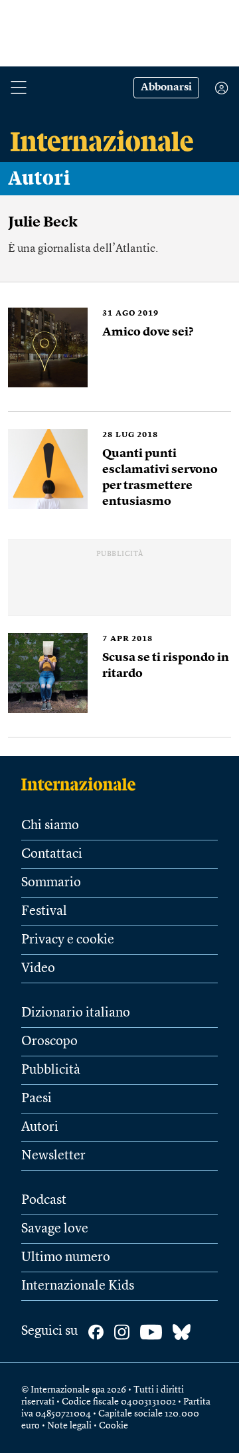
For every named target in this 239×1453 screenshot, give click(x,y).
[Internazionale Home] (82, 784)
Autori (39, 179)
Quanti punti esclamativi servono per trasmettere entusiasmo (160, 478)
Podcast (43, 1200)
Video (38, 968)
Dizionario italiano (75, 1013)
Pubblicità (50, 1070)
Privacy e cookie (67, 940)
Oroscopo (49, 1041)
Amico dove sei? (147, 332)
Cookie (113, 1425)
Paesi (36, 1099)
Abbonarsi (166, 87)
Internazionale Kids (77, 1286)
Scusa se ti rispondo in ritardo (165, 666)
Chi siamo (50, 825)
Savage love (54, 1229)
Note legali (69, 1425)
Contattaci (51, 854)
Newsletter (53, 1156)
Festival (44, 911)
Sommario (51, 883)
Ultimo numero (65, 1257)
